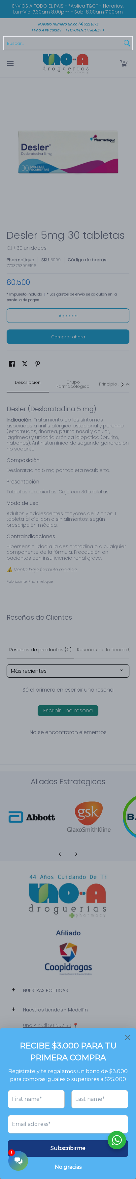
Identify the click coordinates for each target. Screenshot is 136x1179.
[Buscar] (127, 43)
